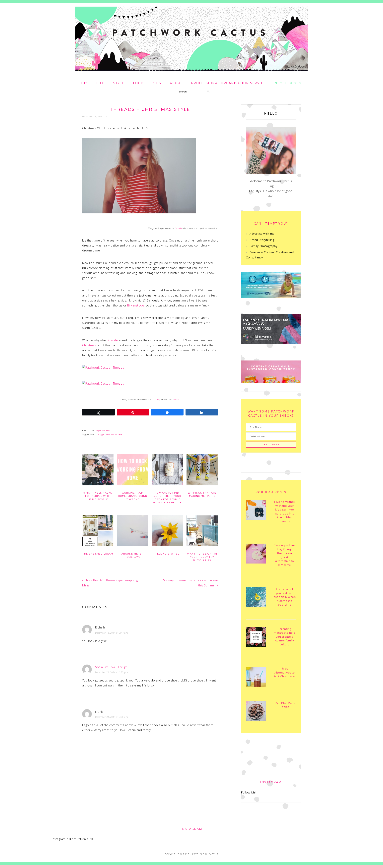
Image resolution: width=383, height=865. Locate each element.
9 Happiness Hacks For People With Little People (98, 496)
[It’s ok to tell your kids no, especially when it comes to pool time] (256, 598)
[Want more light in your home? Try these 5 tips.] (202, 531)
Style (98, 430)
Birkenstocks (136, 305)
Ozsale (178, 228)
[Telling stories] (167, 531)
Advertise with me (262, 234)
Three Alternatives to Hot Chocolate (284, 672)
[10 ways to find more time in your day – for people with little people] (167, 470)
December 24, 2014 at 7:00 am (111, 716)
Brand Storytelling (262, 240)
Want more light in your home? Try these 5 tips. (202, 557)
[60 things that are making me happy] (202, 470)
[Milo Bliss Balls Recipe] (256, 712)
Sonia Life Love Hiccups (111, 667)
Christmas (89, 345)
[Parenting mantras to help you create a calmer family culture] (256, 637)
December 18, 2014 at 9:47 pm (111, 632)
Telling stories (167, 553)
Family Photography (263, 246)
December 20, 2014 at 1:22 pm (111, 672)
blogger (101, 434)
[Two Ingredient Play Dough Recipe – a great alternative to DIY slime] (256, 554)
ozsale (176, 399)
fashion (110, 434)
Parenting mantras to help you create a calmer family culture (284, 636)
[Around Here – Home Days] (132, 531)
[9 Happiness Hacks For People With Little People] (98, 470)
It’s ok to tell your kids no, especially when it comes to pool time (284, 596)
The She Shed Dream (97, 553)
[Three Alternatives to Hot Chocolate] (256, 677)
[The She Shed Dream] (98, 531)
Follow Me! (248, 792)
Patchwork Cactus (191, 39)
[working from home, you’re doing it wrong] (132, 470)
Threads (106, 430)
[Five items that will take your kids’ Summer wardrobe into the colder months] (256, 510)
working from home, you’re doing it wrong (132, 496)
